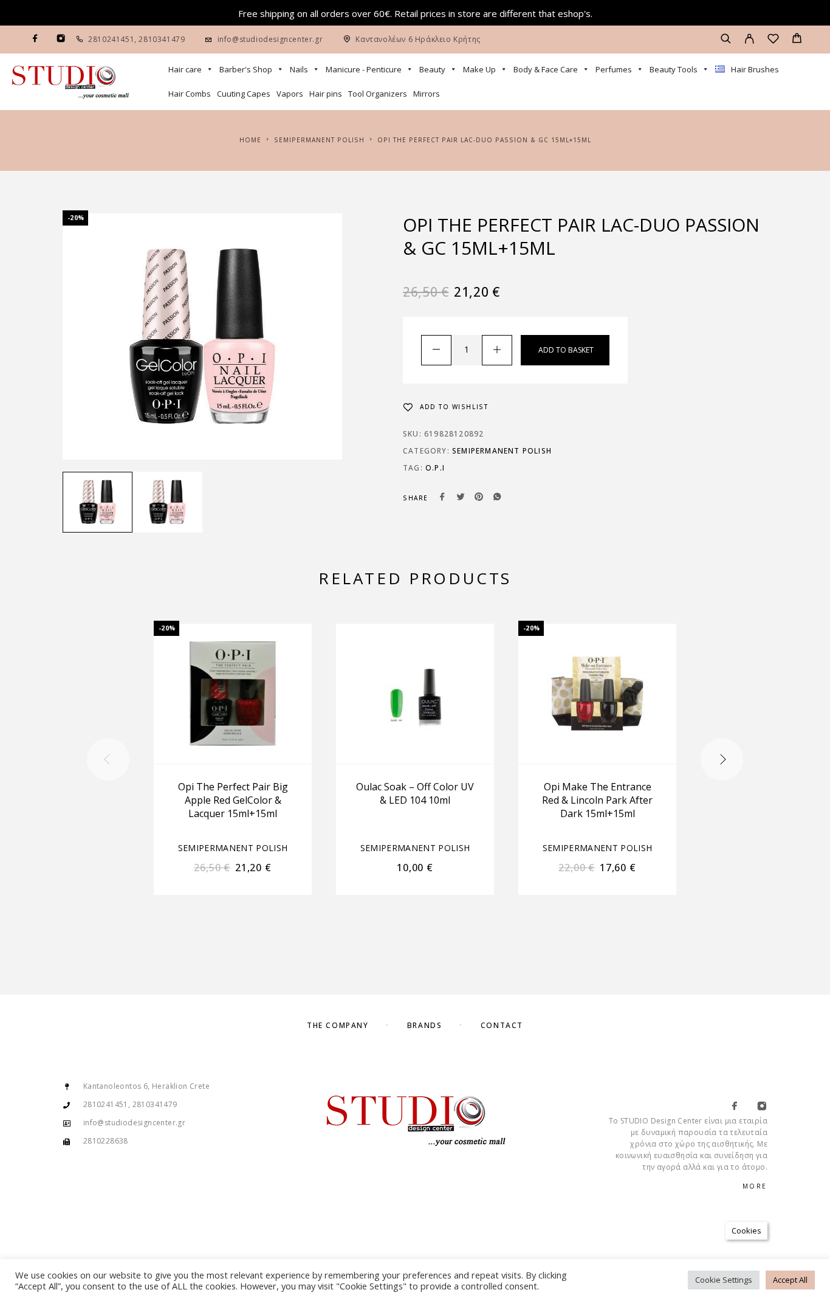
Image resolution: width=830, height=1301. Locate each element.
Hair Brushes (755, 69)
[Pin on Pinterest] (479, 498)
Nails (299, 69)
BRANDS (424, 1025)
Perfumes (613, 69)
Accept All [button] (790, 1279)
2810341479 (161, 39)
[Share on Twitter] (460, 498)
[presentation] (108, 759)
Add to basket (566, 350)
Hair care (185, 69)
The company (337, 1025)
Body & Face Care (545, 69)
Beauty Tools (674, 69)
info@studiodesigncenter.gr (270, 39)
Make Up (479, 69)
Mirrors (426, 93)
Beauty (432, 69)
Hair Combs (189, 93)
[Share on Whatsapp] (497, 498)
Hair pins (325, 93)
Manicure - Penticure (364, 69)
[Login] (749, 39)
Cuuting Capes (243, 93)
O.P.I (435, 468)
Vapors (289, 93)
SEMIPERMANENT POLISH (319, 140)
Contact (502, 1025)
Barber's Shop (245, 69)
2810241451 (111, 39)
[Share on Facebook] (442, 498)
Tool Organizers (377, 93)
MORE (755, 1186)
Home (250, 140)
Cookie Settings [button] (723, 1279)
